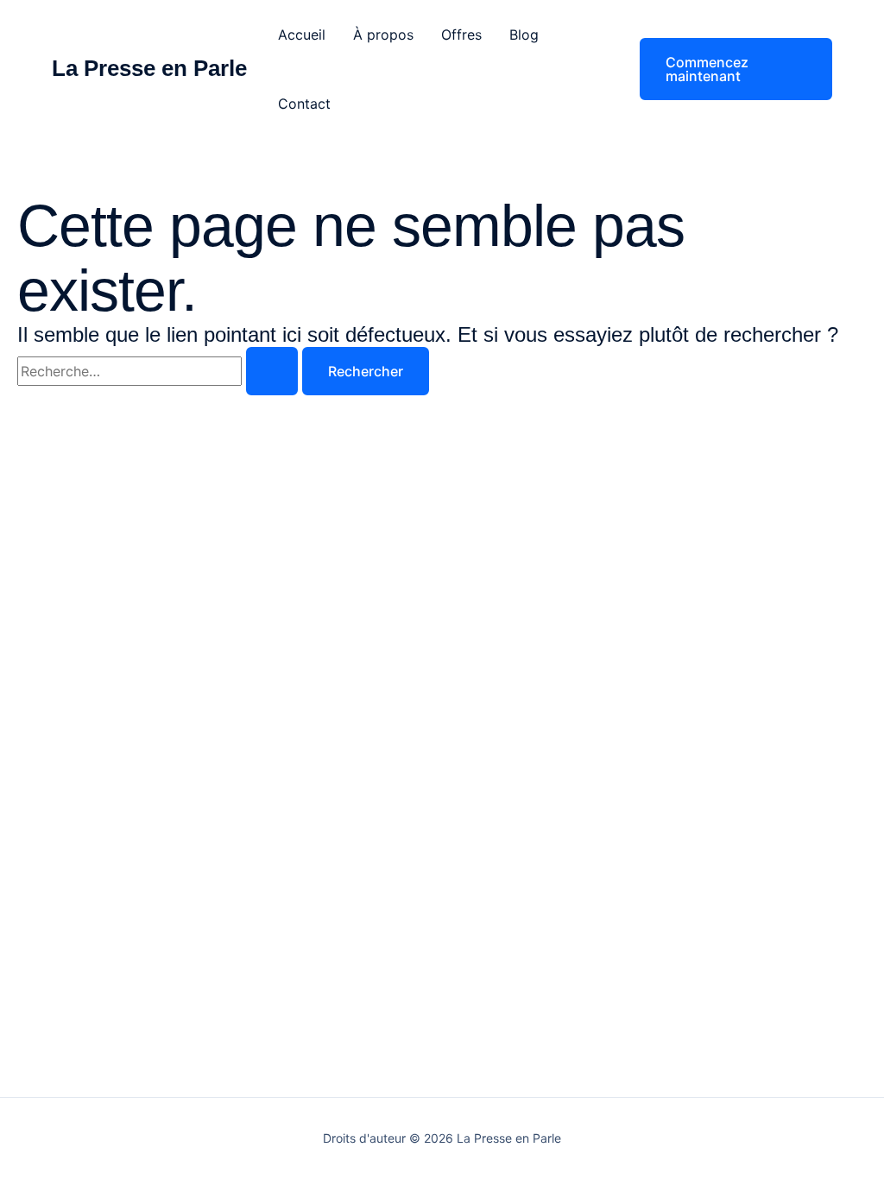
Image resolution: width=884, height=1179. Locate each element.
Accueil (301, 34)
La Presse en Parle (149, 68)
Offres (461, 34)
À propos (383, 34)
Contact (304, 103)
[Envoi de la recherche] (272, 371)
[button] (725, 69)
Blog (524, 34)
